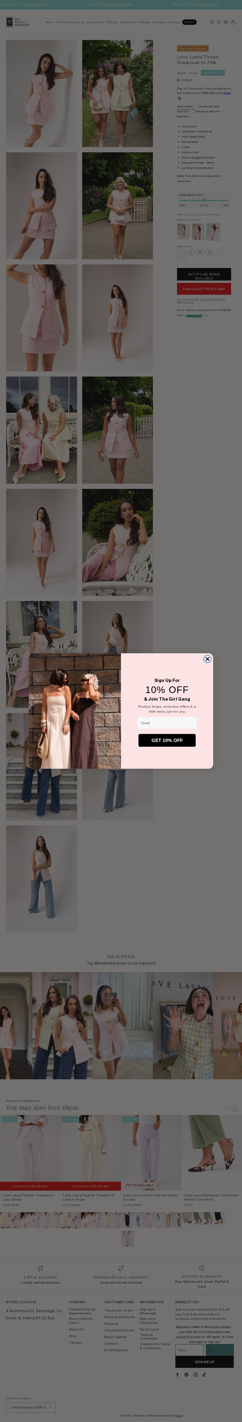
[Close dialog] (207, 659)
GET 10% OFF (167, 740)
